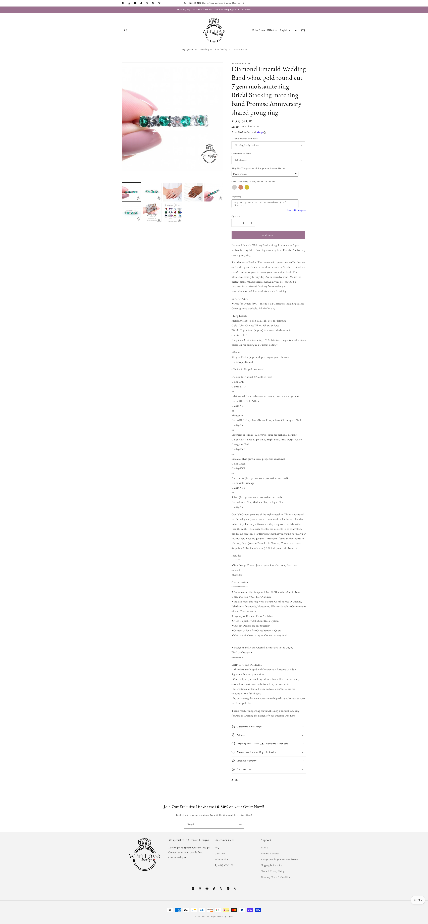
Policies (264, 847)
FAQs (217, 847)
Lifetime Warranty (270, 853)
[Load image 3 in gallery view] (172, 192)
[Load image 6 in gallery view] (131, 212)
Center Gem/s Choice (241, 153)
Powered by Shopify (225, 916)
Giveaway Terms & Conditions (276, 877)
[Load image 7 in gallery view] (152, 212)
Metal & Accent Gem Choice (244, 138)
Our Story (220, 853)
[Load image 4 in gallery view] (193, 192)
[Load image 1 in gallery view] (131, 192)
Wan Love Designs (209, 916)
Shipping (235, 126)
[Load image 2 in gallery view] (152, 192)
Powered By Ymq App (296, 210)
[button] (125, 30)
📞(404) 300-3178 (224, 865)
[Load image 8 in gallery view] (172, 212)
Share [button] (237, 779)
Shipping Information (271, 865)
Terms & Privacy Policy (272, 871)
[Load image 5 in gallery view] (213, 192)
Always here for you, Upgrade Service (279, 859)
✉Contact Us (221, 859)
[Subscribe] (240, 825)
